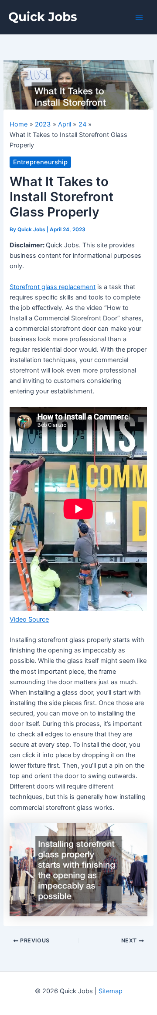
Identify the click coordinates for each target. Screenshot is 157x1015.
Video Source (29, 619)
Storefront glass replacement (53, 287)
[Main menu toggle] (139, 17)
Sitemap (111, 991)
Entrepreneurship (40, 162)
